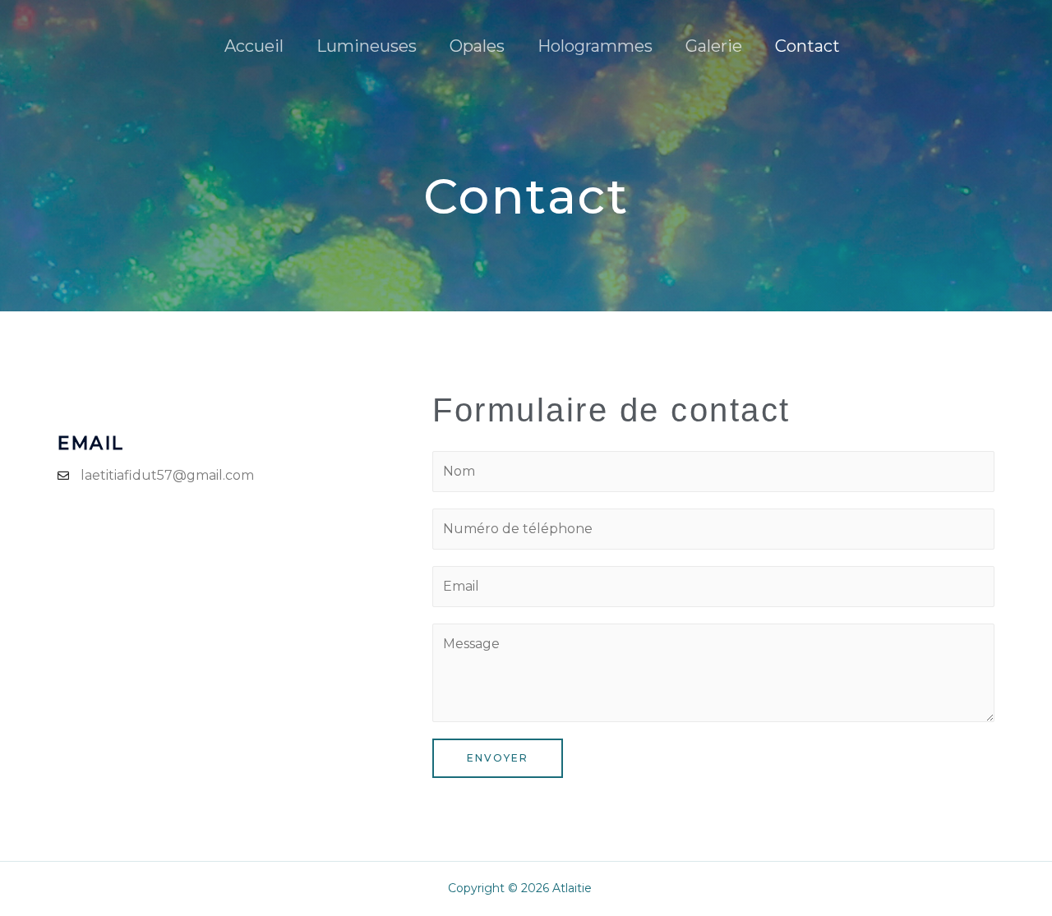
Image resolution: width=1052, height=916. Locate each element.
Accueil (254, 46)
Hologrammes (595, 46)
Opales (477, 46)
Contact (807, 46)
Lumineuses (366, 46)
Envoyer (497, 758)
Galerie (713, 46)
